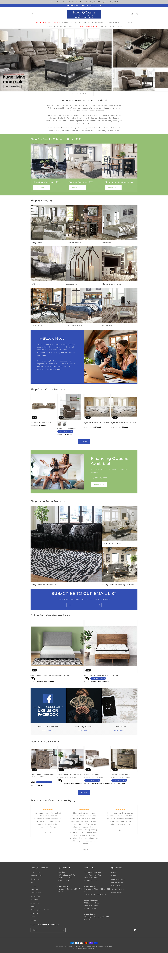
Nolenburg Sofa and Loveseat (41, 422)
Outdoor (34, 906)
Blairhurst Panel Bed (91, 774)
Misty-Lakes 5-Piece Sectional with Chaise (96, 423)
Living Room (36, 243)
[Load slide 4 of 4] (85, 93)
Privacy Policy (116, 893)
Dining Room (72, 243)
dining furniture (63, 347)
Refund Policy (116, 886)
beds (48, 347)
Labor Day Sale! (36, 876)
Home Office (36, 325)
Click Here (46, 731)
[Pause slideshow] (95, 93)
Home (113, 872)
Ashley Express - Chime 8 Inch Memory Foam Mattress (50, 675)
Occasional (107, 325)
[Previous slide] (72, 93)
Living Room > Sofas (111, 543)
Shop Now (40, 187)
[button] (33, 14)
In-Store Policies (117, 882)
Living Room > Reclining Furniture (118, 585)
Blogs (33, 916)
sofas (72, 344)
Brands (113, 876)
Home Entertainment (112, 284)
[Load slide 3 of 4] (83, 93)
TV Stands (34, 899)
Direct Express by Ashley (40, 910)
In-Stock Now (35, 872)
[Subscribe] (99, 605)
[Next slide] (91, 93)
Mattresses (36, 284)
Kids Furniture (73, 325)
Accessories (71, 284)
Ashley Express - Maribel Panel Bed (69, 774)
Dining (33, 882)
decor (53, 347)
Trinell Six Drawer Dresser (120, 774)
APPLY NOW (99, 484)
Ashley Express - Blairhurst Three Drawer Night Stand (42, 775)
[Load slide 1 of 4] (77, 93)
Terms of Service (117, 889)
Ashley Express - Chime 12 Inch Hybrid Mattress (101, 675)
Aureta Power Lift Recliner (66, 428)
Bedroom (106, 243)
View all (84, 442)
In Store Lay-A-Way (118, 879)
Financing (34, 913)
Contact (33, 920)
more (39, 350)
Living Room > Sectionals (42, 585)
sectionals (41, 347)
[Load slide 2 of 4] (80, 93)
